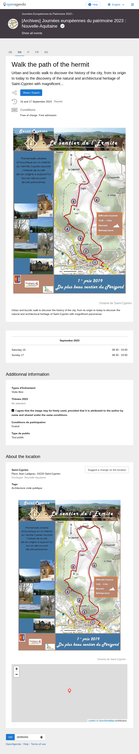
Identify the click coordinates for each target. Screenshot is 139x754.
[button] (69, 691)
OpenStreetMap (106, 720)
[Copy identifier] (41, 737)
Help (95, 4)
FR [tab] (37, 52)
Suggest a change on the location (107, 469)
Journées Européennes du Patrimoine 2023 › (47, 13)
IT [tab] (28, 52)
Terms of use (38, 744)
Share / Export (31, 92)
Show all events (32, 33)
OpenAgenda (13, 744)
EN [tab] (19, 52)
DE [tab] (10, 52)
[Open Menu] (132, 4)
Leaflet (91, 720)
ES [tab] (46, 52)
